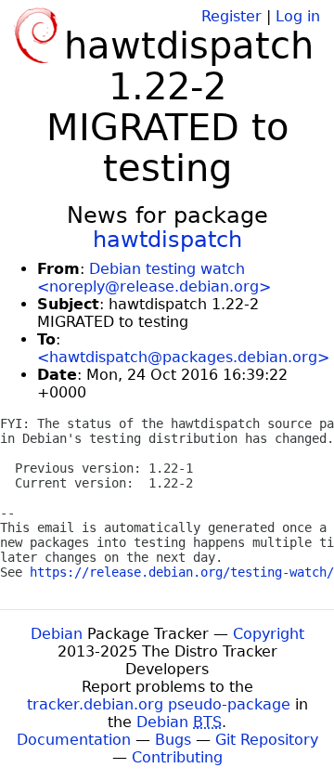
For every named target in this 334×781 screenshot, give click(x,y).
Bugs (173, 739)
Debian (57, 634)
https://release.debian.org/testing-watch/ (182, 572)
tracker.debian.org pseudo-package (158, 704)
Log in (298, 16)
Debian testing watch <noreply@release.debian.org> (154, 277)
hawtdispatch (167, 240)
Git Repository (266, 739)
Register (231, 16)
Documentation (74, 739)
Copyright (268, 634)
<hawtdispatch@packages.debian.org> (183, 357)
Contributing (177, 757)
